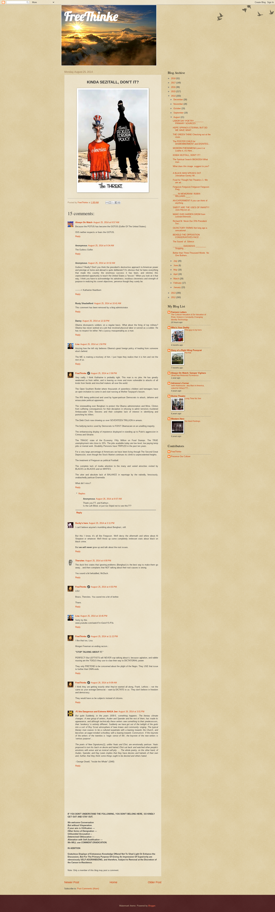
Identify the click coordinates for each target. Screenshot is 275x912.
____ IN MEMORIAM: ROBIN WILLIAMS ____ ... (186, 195)
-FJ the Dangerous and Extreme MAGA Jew (96, 711)
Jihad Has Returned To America (184, 375)
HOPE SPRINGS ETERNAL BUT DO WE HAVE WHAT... (190, 128)
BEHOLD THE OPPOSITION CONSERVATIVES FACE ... (187, 236)
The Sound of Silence (183, 241)
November (178, 104)
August (177, 117)
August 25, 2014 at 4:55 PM (104, 587)
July (175, 261)
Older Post (154, 882)
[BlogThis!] (110, 202)
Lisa (77, 344)
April (175, 274)
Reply (78, 236)
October (177, 108)
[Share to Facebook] (116, 202)
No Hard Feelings (192, 421)
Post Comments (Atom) (88, 888)
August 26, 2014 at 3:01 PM (131, 711)
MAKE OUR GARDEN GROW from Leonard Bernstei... (189, 215)
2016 (173, 87)
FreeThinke (91, 16)
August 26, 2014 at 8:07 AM (109, 499)
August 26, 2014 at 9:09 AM (104, 682)
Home (113, 882)
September (178, 113)
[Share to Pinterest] (119, 202)
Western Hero (177, 419)
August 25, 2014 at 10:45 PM (93, 616)
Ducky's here (81, 523)
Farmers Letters (179, 312)
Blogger (151, 906)
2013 (173, 293)
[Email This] (107, 202)
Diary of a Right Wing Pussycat (186, 350)
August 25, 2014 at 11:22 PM (104, 636)
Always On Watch (83, 222)
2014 (173, 96)
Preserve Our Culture (180, 456)
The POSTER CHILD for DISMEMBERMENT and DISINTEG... (191, 142)
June (176, 265)
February (177, 283)
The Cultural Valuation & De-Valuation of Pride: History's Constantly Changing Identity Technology (188, 317)
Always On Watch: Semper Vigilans (188, 373)
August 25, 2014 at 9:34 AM (101, 245)
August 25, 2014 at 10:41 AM (107, 303)
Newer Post (71, 882)
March (176, 278)
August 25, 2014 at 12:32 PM (95, 321)
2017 (173, 83)
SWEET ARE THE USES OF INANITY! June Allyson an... (191, 208)
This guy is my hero (193, 330)
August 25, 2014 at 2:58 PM (104, 373)
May (175, 270)
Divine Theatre (178, 396)
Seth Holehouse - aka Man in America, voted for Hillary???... (187, 387)
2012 (173, 297)
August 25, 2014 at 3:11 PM (101, 523)
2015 (173, 91)
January (177, 287)
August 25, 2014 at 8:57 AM (106, 222)
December (178, 99)
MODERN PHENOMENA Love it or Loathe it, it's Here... (189, 149)
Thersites (79, 560)
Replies (81, 493)
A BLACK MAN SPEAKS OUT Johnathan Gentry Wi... (187, 174)
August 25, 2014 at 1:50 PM (93, 344)
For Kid (188, 353)
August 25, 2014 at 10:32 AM (101, 263)
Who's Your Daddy (180, 327)
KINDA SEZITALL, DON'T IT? (186, 155)
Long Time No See (193, 398)
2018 (173, 78)
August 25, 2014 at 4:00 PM (98, 560)
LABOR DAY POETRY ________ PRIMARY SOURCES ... (188, 122)
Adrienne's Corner (180, 383)
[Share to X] (113, 202)
